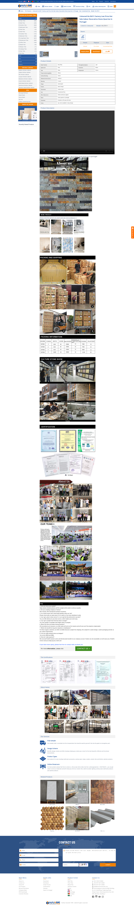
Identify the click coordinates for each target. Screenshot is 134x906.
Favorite (107, 1)
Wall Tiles (70, 881)
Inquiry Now (85, 51)
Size (107, 43)
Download (46, 881)
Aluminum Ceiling (80, 6)
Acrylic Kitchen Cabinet (24, 81)
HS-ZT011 (104, 26)
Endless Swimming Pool (100, 6)
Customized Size (107, 46)
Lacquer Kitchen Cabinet (25, 76)
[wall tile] (45, 244)
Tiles (39, 6)
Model (98, 26)
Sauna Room (22, 97)
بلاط (71, 895)
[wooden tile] (67, 226)
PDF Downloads (23, 892)
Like (106, 51)
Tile (71, 890)
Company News (23, 890)
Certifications (46, 886)
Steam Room (22, 95)
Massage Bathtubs (23, 93)
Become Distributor (24, 888)
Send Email (96, 51)
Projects (101, 1)
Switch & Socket (67, 6)
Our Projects (22, 886)
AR (38, 1)
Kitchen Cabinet (48, 6)
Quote (111, 6)
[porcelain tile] (45, 226)
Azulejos (72, 893)
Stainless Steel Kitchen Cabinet (26, 87)
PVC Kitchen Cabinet (24, 74)
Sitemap (45, 888)
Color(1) (83, 26)
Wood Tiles (70, 884)
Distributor (113, 1)
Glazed (85, 46)
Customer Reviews (23, 893)
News (93, 1)
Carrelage (72, 892)
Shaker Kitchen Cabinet (24, 72)
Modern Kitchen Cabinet (25, 70)
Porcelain (96, 46)
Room (83, 31)
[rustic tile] (56, 226)
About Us (21, 881)
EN (26, 1)
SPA (89, 6)
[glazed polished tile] (79, 226)
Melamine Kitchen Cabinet (25, 79)
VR (96, 1)
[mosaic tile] (68, 244)
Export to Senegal (47, 890)
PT (33, 1)
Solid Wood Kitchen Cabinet (26, 83)
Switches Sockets (72, 886)
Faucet (69, 888)
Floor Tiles (70, 883)
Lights (57, 6)
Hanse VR (21, 884)
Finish (85, 43)
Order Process (47, 884)
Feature (96, 43)
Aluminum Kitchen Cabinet (25, 85)
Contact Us (21, 883)
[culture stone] (56, 244)
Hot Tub (21, 99)
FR (30, 1)
